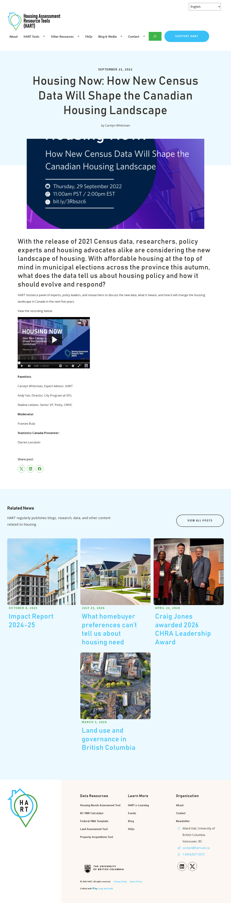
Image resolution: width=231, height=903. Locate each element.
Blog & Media (107, 37)
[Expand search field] (155, 36)
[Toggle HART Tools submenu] (44, 36)
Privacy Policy (120, 881)
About (13, 37)
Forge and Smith (105, 888)
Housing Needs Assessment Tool (100, 805)
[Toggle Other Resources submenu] (79, 36)
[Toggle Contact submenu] (144, 36)
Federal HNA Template (94, 821)
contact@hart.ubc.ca (196, 848)
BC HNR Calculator (92, 813)
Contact (133, 37)
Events (132, 813)
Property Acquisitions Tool (96, 837)
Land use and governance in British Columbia (109, 739)
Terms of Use (136, 881)
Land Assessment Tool (94, 829)
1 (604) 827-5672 (193, 854)
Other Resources (62, 37)
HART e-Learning (138, 805)
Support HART (186, 36)
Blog (131, 821)
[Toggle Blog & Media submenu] (122, 36)
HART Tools (31, 37)
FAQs (88, 37)
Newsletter (183, 821)
